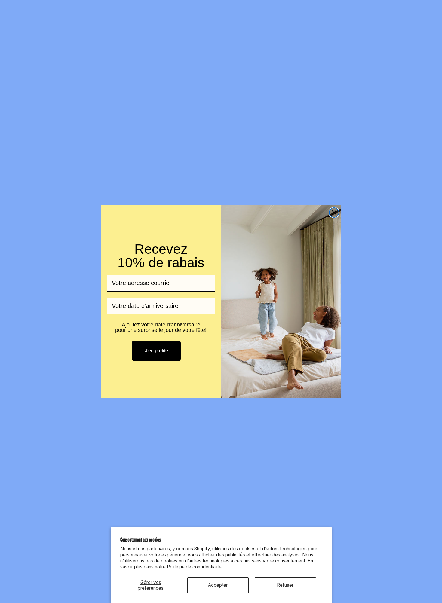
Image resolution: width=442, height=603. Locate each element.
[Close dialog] (334, 212)
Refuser (285, 585)
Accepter (218, 585)
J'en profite (156, 350)
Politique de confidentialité (194, 567)
